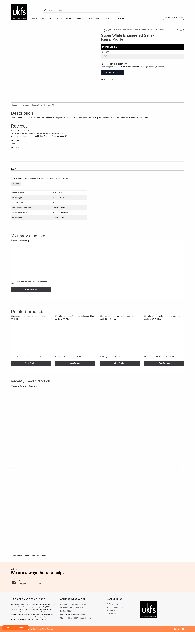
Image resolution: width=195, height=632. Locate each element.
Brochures (112, 613)
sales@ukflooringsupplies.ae (29, 584)
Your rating (15, 140)
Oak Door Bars (136, 29)
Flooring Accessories (114, 29)
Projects (112, 610)
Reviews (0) (49, 105)
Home (103, 29)
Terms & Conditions (116, 607)
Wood (69, 18)
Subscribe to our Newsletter (16, 628)
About (109, 18)
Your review (15, 147)
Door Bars (126, 29)
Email (13, 169)
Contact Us (112, 73)
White (55, 203)
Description (37, 105)
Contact (121, 18)
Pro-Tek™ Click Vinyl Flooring (46, 18)
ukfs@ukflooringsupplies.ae (75, 614)
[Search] (45, 10)
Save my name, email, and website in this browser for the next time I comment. (42, 178)
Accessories (95, 18)
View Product (31, 290)
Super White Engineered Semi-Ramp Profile (28, 556)
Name (13, 160)
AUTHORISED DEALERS (173, 18)
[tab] (36, 104)
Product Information (20, 105)
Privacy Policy (114, 604)
